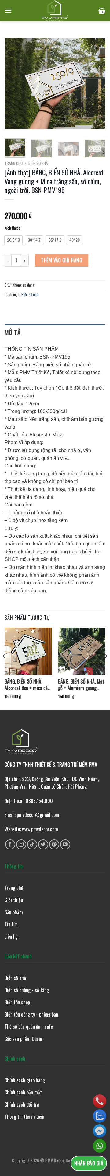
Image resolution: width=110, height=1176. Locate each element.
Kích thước (12, 228)
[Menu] (8, 10)
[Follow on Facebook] (10, 844)
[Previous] (14, 84)
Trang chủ (14, 163)
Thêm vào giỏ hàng (61, 260)
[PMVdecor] (55, 10)
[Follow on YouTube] (65, 844)
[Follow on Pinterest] (54, 844)
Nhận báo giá (88, 1163)
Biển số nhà (38, 163)
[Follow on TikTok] (32, 844)
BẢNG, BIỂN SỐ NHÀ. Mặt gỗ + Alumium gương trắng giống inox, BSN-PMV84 (81, 684)
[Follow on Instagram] (21, 844)
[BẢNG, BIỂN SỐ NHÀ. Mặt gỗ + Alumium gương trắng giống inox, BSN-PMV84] (81, 651)
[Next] (95, 84)
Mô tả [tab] (12, 332)
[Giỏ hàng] (101, 10)
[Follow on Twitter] (43, 844)
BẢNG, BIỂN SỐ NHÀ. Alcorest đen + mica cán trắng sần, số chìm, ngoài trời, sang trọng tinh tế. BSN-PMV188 (28, 684)
